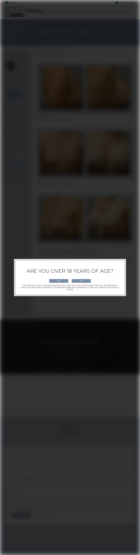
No (81, 281)
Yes (58, 281)
